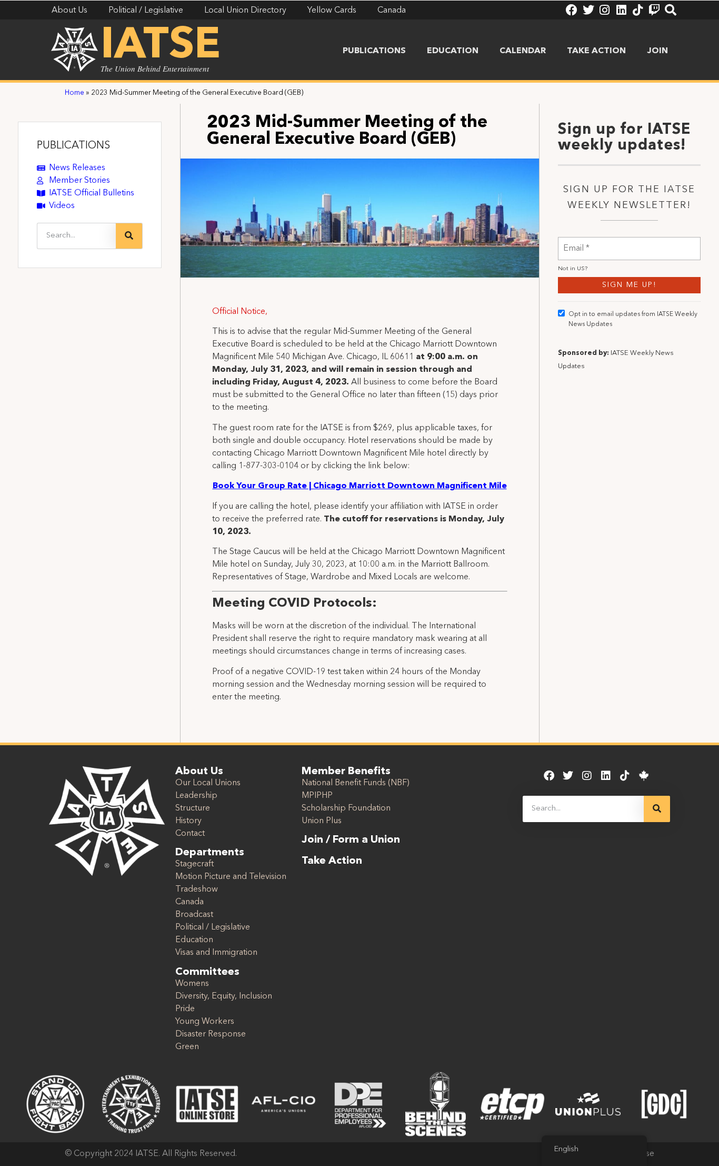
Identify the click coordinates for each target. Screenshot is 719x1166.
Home (74, 93)
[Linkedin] (621, 10)
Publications (374, 51)
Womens (192, 984)
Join (657, 51)
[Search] (670, 10)
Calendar (523, 51)
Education (452, 51)
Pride (185, 1009)
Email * (576, 242)
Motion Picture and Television (230, 877)
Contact (190, 833)
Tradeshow (196, 889)
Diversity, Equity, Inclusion (223, 996)
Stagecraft (194, 864)
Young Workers (204, 1021)
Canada (189, 902)
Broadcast (194, 915)
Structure (192, 808)
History (188, 821)
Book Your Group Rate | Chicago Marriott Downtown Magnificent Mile (360, 486)
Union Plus (322, 821)
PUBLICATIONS (73, 146)
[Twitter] (588, 10)
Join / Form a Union (351, 840)
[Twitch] (654, 10)
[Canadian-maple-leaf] (643, 775)
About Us (199, 771)
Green (187, 1047)
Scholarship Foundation (346, 808)
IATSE (161, 46)
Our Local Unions (208, 783)
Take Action (596, 51)
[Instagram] (605, 10)
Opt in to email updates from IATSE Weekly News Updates (632, 319)
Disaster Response (210, 1034)
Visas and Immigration (216, 952)
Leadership (196, 796)
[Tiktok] (638, 10)
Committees (207, 972)
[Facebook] (571, 10)
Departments (209, 852)
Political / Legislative (212, 927)
